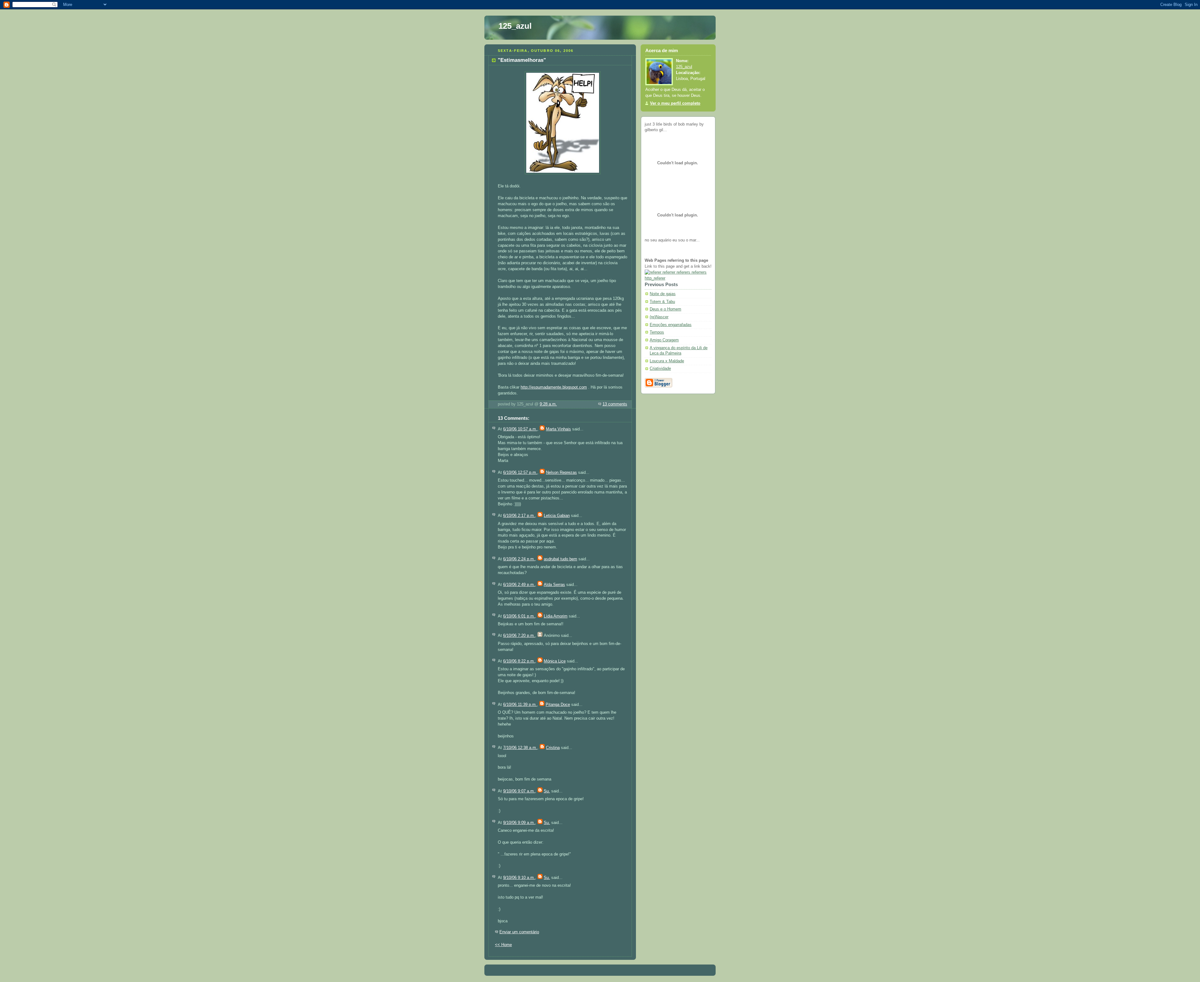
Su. (547, 791)
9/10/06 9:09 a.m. (519, 823)
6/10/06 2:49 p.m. (519, 585)
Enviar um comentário (519, 932)
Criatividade (660, 368)
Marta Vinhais (558, 429)
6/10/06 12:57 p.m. (520, 472)
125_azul (515, 26)
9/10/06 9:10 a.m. (519, 877)
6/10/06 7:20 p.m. (519, 635)
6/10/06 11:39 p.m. (520, 704)
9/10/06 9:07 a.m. (519, 791)
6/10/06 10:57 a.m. (520, 429)
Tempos (657, 332)
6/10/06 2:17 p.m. (519, 515)
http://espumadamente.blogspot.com (554, 387)
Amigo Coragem (664, 340)
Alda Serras (554, 585)
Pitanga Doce (558, 704)
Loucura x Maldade (667, 361)
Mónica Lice (555, 661)
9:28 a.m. (548, 404)
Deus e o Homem (665, 309)
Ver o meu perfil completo (675, 103)
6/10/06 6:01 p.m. (519, 616)
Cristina (553, 748)
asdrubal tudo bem (560, 559)
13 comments (614, 404)
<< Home (503, 945)
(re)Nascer (659, 317)
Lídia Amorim (556, 616)
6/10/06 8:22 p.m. (519, 661)
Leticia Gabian (557, 515)
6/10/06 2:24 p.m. (519, 559)
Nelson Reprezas (561, 472)
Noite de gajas (663, 294)
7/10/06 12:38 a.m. (520, 748)
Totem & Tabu (662, 302)
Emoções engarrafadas (671, 325)
